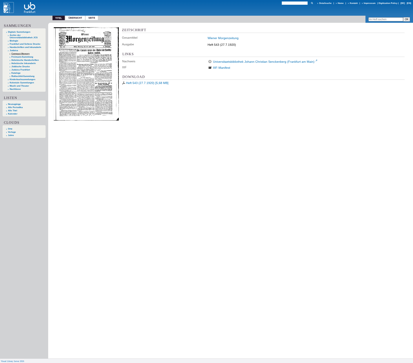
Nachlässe (15, 89)
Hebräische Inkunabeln (23, 63)
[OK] (312, 3)
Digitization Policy (388, 3)
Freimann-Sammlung (22, 57)
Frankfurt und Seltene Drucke (25, 44)
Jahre (11, 135)
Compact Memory (20, 53)
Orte (10, 129)
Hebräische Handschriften (25, 60)
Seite (91, 17)
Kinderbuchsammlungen (22, 79)
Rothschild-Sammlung (22, 76)
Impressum (370, 3)
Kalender (12, 114)
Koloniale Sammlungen (22, 82)
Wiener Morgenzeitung (223, 38)
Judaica (14, 50)
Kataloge (16, 73)
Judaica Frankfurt (20, 70)
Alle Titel (12, 110)
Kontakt (354, 3)
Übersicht (75, 17)
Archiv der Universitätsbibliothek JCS (24, 36)
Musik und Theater (19, 86)
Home (341, 3)
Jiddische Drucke (20, 66)
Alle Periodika (15, 107)
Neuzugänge (14, 104)
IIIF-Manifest (221, 67)
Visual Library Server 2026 (12, 361)
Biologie (14, 41)
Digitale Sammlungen (19, 32)
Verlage (12, 132)
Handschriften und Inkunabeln (25, 47)
